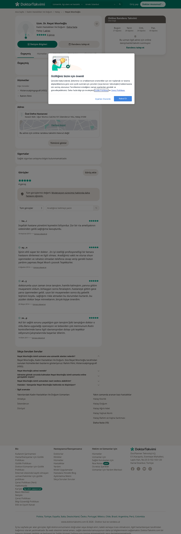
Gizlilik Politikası (101, 90)
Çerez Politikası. (118, 90)
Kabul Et (123, 99)
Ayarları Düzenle (103, 99)
